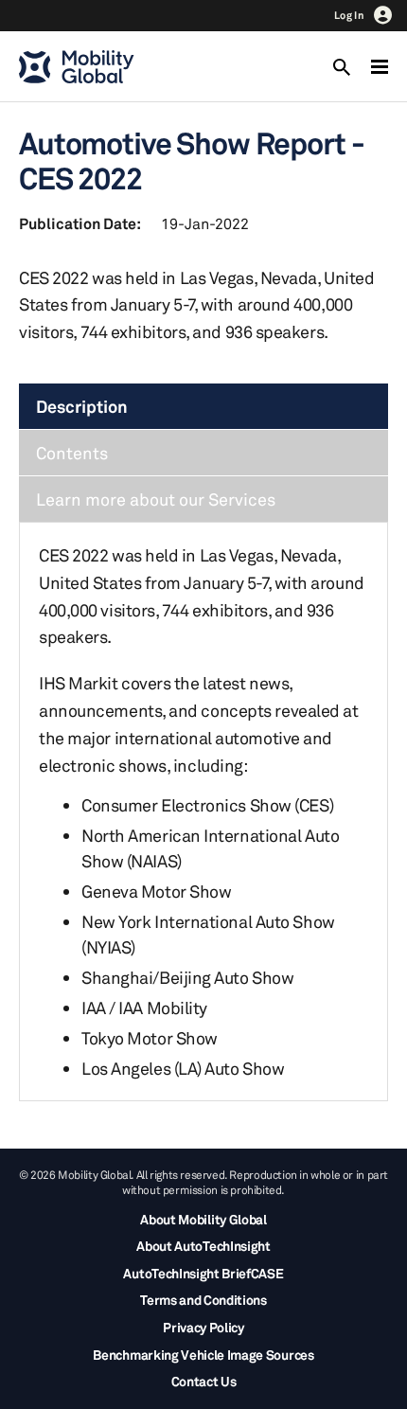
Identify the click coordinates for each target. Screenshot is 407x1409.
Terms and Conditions (203, 1300)
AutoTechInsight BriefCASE (203, 1273)
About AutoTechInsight (203, 1246)
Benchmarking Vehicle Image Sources (203, 1355)
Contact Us (204, 1381)
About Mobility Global (203, 1219)
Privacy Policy (203, 1327)
